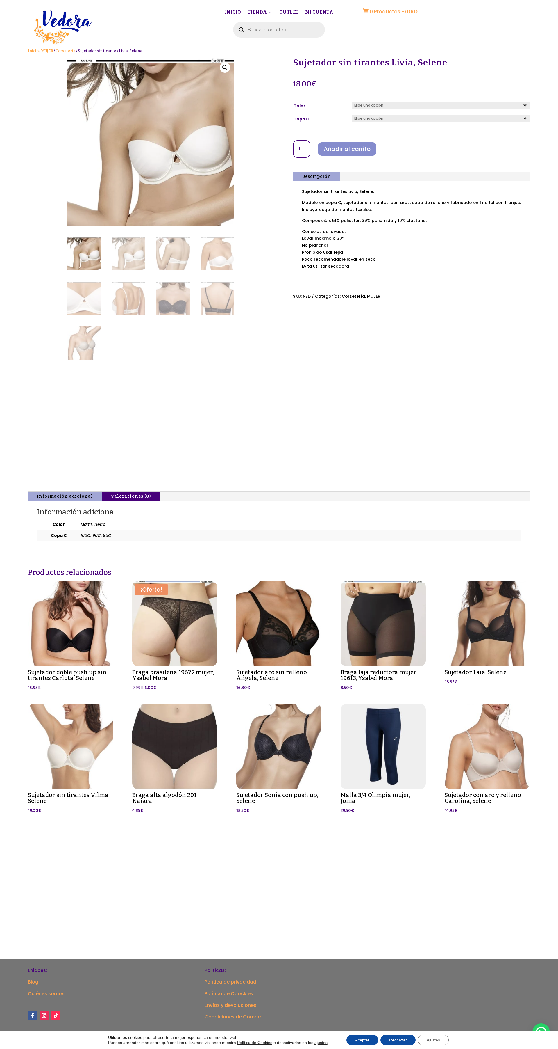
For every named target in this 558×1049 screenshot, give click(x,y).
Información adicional (65, 496)
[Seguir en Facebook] (32, 1015)
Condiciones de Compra (234, 1016)
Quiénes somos (46, 993)
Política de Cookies (254, 1042)
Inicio (233, 12)
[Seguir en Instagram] (44, 1015)
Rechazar (398, 1040)
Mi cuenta (319, 12)
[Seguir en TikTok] (55, 1015)
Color (299, 106)
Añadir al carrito (347, 149)
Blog (33, 982)
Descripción (316, 176)
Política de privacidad (230, 982)
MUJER (47, 51)
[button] (225, 67)
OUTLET (289, 12)
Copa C (301, 119)
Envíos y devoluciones (230, 1005)
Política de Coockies (229, 993)
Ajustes (433, 1040)
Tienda (257, 12)
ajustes (321, 1042)
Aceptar (362, 1040)
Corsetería (66, 51)
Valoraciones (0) (131, 496)
